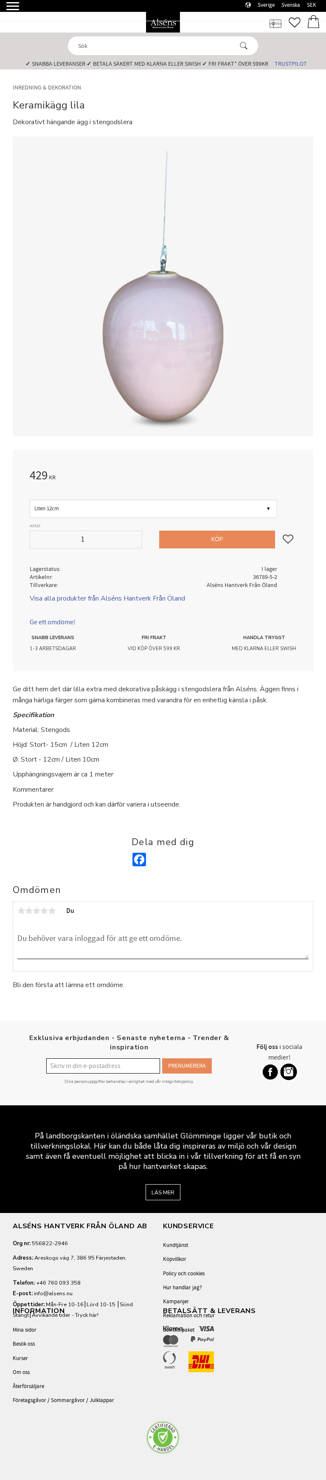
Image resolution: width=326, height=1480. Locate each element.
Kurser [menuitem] (20, 1358)
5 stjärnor (52, 911)
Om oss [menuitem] (21, 1372)
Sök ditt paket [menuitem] (178, 1330)
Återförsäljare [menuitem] (28, 1386)
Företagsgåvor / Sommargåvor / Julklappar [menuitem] (63, 1400)
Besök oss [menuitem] (24, 1344)
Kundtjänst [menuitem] (175, 1245)
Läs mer (163, 1192)
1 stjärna (21, 911)
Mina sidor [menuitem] (25, 1330)
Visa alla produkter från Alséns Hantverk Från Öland (107, 598)
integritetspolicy (177, 1081)
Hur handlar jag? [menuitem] (182, 1287)
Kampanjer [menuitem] (176, 1301)
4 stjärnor (44, 911)
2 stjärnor (29, 911)
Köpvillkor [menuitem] (174, 1259)
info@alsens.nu (53, 1293)
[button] (7, 9)
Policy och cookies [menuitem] (184, 1273)
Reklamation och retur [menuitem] (189, 1315)
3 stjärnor (36, 911)
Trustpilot (291, 64)
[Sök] (243, 46)
